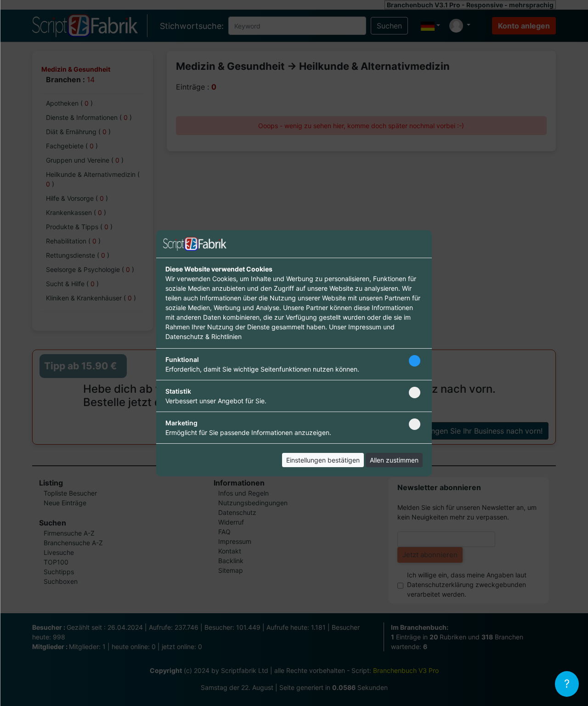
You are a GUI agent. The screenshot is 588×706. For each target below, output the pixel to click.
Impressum (364, 327)
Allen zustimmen (394, 460)
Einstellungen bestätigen (323, 460)
